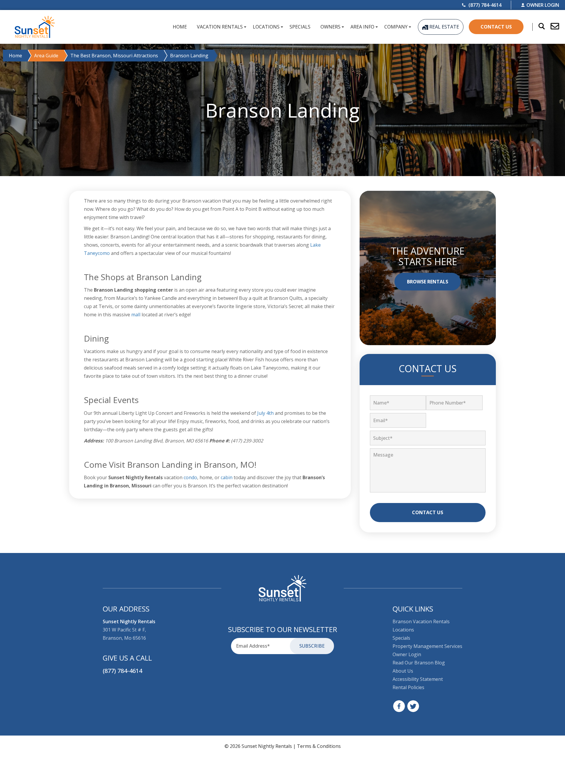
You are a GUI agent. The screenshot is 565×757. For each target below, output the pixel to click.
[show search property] (538, 27)
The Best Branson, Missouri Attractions (114, 55)
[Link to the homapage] (282, 588)
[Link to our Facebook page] (399, 706)
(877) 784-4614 (122, 671)
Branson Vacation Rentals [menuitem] (421, 621)
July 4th (265, 413)
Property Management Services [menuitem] (427, 646)
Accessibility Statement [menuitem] (418, 679)
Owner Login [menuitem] (407, 654)
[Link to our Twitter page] (413, 706)
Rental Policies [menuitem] (408, 687)
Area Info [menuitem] (362, 27)
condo (190, 477)
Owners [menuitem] (330, 27)
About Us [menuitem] (403, 671)
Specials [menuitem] (300, 27)
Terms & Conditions (319, 746)
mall (135, 314)
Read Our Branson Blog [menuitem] (419, 662)
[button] (552, 27)
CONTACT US (496, 27)
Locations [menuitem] (266, 27)
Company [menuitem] (396, 27)
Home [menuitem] (180, 27)
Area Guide (46, 55)
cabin (226, 477)
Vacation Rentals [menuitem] (220, 27)
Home (15, 55)
